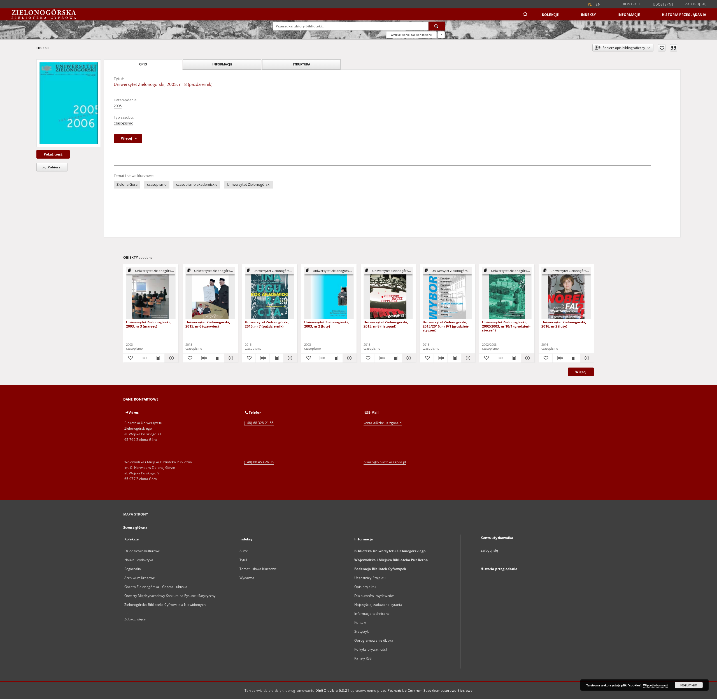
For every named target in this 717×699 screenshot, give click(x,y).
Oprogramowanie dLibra (373, 640)
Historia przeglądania (684, 14)
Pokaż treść (53, 154)
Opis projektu (365, 586)
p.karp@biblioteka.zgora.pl (385, 462)
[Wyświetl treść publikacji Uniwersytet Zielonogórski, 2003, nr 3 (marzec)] (157, 358)
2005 (118, 105)
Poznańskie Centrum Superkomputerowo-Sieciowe (430, 690)
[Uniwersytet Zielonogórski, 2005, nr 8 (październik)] (68, 103)
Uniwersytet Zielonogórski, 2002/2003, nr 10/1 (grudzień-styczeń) (506, 326)
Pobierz (53, 167)
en (598, 4)
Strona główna (135, 527)
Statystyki (361, 631)
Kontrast (632, 4)
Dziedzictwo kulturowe (142, 551)
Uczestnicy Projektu (369, 577)
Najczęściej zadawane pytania (378, 604)
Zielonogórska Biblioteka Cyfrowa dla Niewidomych (165, 604)
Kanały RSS (363, 658)
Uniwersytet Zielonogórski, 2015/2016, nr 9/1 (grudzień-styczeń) (446, 326)
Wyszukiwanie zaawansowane (411, 35)
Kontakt (360, 622)
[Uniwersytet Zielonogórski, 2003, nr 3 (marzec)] (150, 293)
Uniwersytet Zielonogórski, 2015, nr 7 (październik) (267, 324)
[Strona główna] (524, 14)
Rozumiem (688, 685)
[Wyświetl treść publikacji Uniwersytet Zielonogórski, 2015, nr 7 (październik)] (276, 358)
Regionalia (132, 568)
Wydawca (247, 577)
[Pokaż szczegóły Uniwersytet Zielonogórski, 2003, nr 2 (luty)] (348, 358)
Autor (243, 551)
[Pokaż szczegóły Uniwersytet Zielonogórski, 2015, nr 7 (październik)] (289, 358)
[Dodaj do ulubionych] (661, 47)
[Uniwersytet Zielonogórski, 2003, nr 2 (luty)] (328, 293)
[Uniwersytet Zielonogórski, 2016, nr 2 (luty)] (566, 293)
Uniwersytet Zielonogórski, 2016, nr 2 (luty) (563, 324)
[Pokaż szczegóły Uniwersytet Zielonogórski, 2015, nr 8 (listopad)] (408, 358)
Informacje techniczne (372, 613)
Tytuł (243, 559)
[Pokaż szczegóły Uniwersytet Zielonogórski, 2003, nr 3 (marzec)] (170, 358)
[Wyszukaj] (437, 26)
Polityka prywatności (370, 649)
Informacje (629, 14)
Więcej (580, 371)
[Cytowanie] (673, 47)
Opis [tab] (143, 64)
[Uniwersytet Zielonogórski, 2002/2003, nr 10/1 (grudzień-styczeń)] (506, 293)
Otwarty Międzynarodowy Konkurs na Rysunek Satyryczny (169, 595)
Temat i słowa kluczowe (258, 568)
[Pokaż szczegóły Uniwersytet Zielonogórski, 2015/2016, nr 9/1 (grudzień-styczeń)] (467, 358)
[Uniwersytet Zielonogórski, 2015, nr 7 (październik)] (269, 293)
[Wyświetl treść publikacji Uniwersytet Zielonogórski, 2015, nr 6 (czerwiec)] (217, 358)
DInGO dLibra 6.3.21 (332, 690)
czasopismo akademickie (196, 184)
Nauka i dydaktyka (138, 559)
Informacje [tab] (222, 64)
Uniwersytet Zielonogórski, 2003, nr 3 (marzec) (148, 324)
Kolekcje (550, 14)
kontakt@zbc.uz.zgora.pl (383, 422)
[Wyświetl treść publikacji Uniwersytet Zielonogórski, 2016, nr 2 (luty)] (573, 358)
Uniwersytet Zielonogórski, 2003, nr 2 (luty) (326, 324)
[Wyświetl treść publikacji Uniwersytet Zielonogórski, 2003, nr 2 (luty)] (336, 358)
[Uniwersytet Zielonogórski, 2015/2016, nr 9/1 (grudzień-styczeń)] (447, 293)
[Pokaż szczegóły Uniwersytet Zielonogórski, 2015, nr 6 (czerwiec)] (230, 358)
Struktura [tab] (301, 64)
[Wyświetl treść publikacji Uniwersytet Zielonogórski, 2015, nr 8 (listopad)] (395, 358)
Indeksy (588, 14)
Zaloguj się (695, 4)
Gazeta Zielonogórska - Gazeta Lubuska (155, 586)
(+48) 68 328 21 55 (259, 422)
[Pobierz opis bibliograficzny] (143, 358)
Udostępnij (663, 4)
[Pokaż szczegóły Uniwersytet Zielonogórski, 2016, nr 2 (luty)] (586, 358)
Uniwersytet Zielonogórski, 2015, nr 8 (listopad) (386, 324)
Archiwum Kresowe (139, 577)
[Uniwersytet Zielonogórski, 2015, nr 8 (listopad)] (388, 293)
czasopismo (123, 123)
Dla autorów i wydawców (374, 595)
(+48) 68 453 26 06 (259, 462)
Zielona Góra (127, 184)
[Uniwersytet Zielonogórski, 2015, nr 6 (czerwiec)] (210, 293)
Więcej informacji (655, 685)
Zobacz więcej (135, 619)
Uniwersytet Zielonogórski (248, 184)
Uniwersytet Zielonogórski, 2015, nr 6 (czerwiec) (207, 324)
